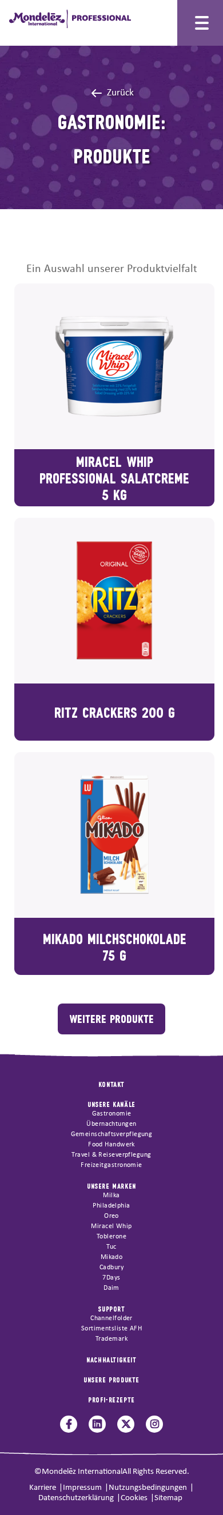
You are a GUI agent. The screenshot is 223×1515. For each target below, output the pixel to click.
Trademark (111, 1339)
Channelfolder (111, 1318)
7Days (111, 1277)
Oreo (111, 1216)
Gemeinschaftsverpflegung (112, 1134)
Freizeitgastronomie (111, 1165)
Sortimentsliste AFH (111, 1328)
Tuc (111, 1247)
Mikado (112, 1257)
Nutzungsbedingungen (148, 1488)
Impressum (82, 1488)
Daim (111, 1288)
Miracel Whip (111, 1226)
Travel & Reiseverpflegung (111, 1155)
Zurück (120, 93)
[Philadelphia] (70, 14)
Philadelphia (111, 1205)
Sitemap (168, 1498)
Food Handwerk (111, 1144)
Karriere (42, 1488)
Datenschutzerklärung (76, 1498)
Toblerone (111, 1236)
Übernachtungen (111, 1124)
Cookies (134, 1498)
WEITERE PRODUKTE (111, 1018)
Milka (111, 1195)
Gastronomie (112, 1113)
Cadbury (111, 1267)
